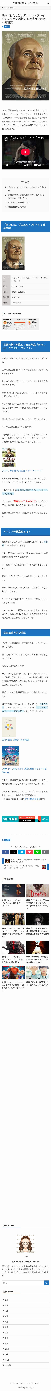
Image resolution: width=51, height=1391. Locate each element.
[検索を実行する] (46, 1282)
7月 (6, 1333)
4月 (6, 1316)
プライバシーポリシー (33, 1383)
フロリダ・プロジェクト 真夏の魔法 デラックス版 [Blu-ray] (24, 770)
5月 (6, 1322)
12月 (7, 1360)
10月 (7, 1349)
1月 (6, 1300)
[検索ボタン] (48, 3)
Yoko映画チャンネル (25, 3)
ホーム (12, 1383)
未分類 (7, 26)
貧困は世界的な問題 (17, 207)
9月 (6, 1343)
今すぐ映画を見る (32, 799)
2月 (6, 1305)
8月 (6, 1338)
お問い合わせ (20, 1383)
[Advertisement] (25, 1108)
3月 (6, 1311)
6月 (6, 1327)
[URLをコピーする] (45, 852)
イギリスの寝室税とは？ (19, 202)
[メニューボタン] (3, 3)
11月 (7, 1354)
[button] (5, 852)
